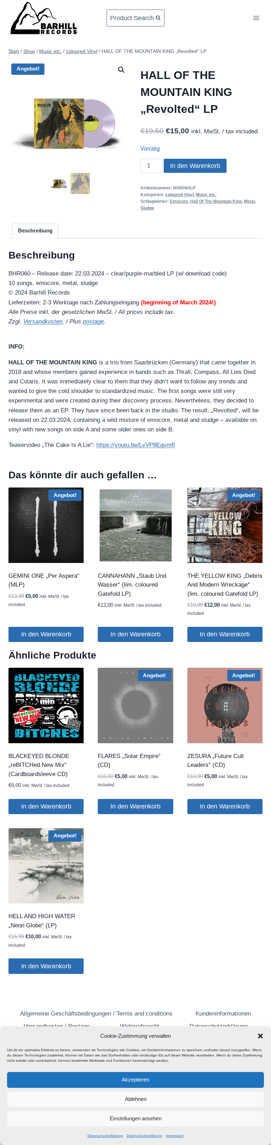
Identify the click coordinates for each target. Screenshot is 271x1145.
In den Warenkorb (195, 165)
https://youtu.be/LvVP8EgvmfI (135, 445)
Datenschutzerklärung (105, 1136)
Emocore (179, 201)
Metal (249, 201)
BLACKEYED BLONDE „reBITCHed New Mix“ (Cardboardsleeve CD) (38, 765)
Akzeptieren (135, 1080)
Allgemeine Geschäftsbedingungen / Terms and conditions (96, 1013)
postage (93, 321)
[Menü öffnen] (256, 17)
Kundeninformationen (223, 1013)
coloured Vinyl (179, 194)
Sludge (147, 208)
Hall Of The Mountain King (216, 201)
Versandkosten (42, 321)
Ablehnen (135, 1099)
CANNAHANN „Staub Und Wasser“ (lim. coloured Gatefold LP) (132, 584)
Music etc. (206, 194)
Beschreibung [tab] (35, 231)
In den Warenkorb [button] (46, 634)
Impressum (174, 1136)
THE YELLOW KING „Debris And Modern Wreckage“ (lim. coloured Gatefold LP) (225, 584)
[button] (260, 1036)
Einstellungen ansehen (136, 1118)
